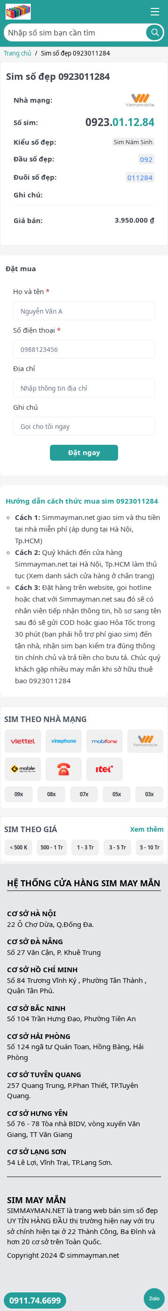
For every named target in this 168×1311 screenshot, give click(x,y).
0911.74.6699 (35, 1300)
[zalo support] (154, 1298)
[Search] (154, 32)
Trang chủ (17, 53)
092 (146, 159)
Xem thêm (147, 829)
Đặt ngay (84, 452)
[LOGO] (18, 12)
